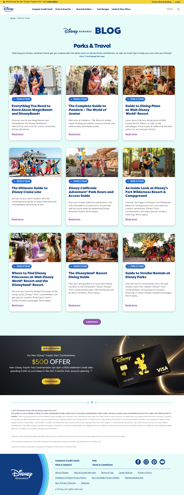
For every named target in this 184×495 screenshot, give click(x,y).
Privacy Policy (145, 473)
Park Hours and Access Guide (91, 192)
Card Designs (103, 9)
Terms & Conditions (102, 465)
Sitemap (85, 483)
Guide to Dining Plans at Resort (142, 110)
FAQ (94, 461)
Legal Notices (125, 473)
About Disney (62, 473)
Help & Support (63, 465)
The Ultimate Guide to (30, 190)
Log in (177, 2)
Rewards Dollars (83, 9)
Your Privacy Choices (65, 483)
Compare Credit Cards (42, 9)
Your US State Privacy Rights (105, 478)
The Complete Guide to (87, 110)
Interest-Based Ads (134, 478)
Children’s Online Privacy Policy (70, 478)
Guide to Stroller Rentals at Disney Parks (147, 275)
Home (12, 18)
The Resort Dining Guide (88, 275)
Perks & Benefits (63, 9)
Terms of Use (107, 473)
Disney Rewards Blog (161, 2)
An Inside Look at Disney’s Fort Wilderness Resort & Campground (146, 192)
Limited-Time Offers (121, 9)
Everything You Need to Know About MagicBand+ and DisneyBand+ (32, 110)
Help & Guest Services (85, 473)
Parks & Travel (23, 99)
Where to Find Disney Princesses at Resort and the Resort (32, 279)
